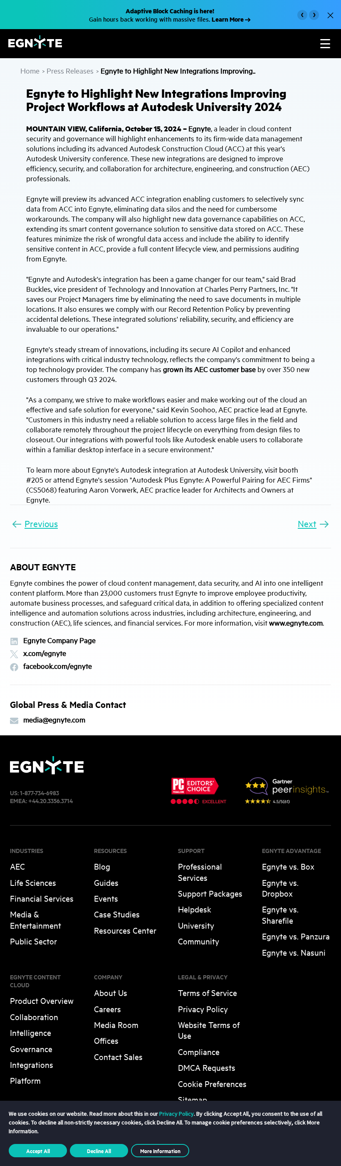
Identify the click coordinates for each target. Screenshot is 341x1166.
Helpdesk (194, 909)
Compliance (199, 1051)
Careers (107, 1008)
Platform (25, 1080)
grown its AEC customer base (209, 369)
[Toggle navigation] (325, 44)
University (196, 925)
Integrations (31, 1064)
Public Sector (33, 941)
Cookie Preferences (212, 1083)
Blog (102, 866)
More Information (160, 1150)
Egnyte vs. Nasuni (294, 952)
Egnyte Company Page (59, 640)
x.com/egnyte (44, 653)
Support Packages (210, 893)
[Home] (35, 46)
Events (106, 898)
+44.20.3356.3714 (50, 800)
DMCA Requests (206, 1067)
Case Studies (117, 914)
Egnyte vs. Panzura (296, 936)
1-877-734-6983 (39, 792)
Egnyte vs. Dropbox (280, 887)
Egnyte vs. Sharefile (280, 914)
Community (198, 941)
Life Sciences (33, 882)
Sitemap (192, 1099)
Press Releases (70, 70)
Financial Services (42, 898)
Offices (106, 1040)
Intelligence (30, 1032)
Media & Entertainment (35, 919)
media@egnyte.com (54, 719)
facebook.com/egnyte (57, 666)
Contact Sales (118, 1056)
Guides (106, 882)
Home (30, 70)
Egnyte (199, 128)
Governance (31, 1048)
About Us (110, 992)
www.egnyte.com (296, 622)
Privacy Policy (203, 1008)
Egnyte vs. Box (288, 866)
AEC (17, 866)
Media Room (116, 1024)
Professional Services (200, 871)
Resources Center (125, 930)
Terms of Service (207, 992)
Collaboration (34, 1016)
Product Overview (42, 1000)
